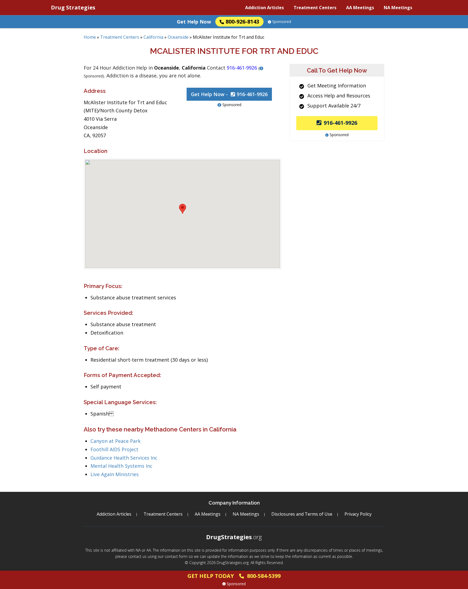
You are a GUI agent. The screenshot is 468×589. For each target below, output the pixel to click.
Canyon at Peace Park (115, 441)
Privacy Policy (358, 514)
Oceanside (178, 37)
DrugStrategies (234, 537)
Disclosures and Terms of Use (301, 514)
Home (90, 37)
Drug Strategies (73, 7)
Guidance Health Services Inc (123, 457)
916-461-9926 (340, 122)
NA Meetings (398, 8)
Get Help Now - (229, 94)
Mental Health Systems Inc (121, 466)
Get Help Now (194, 21)
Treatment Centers (315, 8)
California (153, 37)
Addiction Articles (264, 8)
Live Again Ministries (114, 474)
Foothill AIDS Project (114, 449)
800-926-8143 (242, 21)
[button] (182, 209)
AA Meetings (360, 8)
